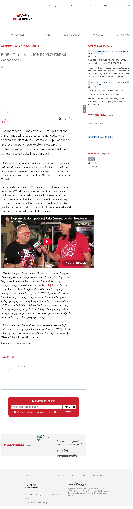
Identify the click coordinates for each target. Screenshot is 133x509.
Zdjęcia (106, 6)
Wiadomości (17, 34)
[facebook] (65, 119)
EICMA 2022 (94, 166)
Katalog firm (81, 6)
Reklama (41, 475)
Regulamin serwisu (77, 475)
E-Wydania (68, 6)
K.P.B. (4, 119)
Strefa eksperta (72, 34)
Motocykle (97, 34)
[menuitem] (54, 6)
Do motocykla (123, 34)
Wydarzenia (94, 6)
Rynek (48, 34)
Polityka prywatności (97, 475)
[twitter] (60, 119)
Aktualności (30, 45)
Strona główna (54, 6)
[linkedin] (70, 119)
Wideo (115, 6)
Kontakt (51, 475)
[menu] (66, 6)
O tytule (30, 475)
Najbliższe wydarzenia (104, 136)
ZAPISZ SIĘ (69, 407)
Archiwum (62, 475)
